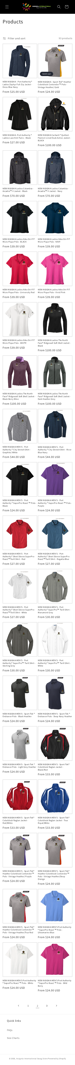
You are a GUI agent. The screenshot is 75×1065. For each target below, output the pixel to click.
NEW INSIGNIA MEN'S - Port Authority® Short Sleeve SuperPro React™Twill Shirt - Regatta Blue (53, 556)
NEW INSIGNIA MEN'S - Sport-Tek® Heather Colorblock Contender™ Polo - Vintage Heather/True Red (18, 930)
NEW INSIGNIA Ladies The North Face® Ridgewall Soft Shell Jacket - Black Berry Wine (19, 396)
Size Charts (13, 1038)
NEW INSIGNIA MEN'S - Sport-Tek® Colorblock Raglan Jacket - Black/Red (54, 767)
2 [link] (37, 1005)
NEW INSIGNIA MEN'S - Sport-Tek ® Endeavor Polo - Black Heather (19, 715)
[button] (7, 7)
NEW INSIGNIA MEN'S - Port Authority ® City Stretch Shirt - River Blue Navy (55, 450)
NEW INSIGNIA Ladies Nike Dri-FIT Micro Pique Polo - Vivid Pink (54, 291)
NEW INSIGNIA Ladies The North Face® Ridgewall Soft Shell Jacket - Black (54, 343)
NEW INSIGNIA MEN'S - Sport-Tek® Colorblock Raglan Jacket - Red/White (18, 820)
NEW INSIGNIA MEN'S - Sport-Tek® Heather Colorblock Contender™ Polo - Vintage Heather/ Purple (18, 874)
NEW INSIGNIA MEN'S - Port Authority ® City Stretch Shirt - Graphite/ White (17, 449)
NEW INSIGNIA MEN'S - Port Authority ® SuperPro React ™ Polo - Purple (55, 503)
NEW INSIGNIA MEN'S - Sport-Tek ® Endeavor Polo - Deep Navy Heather (55, 715)
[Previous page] (18, 1005)
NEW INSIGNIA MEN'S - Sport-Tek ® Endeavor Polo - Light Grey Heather (19, 765)
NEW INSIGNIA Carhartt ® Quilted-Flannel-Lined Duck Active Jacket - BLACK (54, 138)
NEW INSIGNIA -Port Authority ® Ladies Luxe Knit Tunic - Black (17, 136)
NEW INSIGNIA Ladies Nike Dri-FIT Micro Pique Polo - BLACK (19, 240)
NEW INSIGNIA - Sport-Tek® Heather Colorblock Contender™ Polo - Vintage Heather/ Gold (54, 84)
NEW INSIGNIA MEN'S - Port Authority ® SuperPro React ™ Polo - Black (20, 503)
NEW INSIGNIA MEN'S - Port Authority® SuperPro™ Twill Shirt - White (54, 663)
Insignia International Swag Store (32, 1058)
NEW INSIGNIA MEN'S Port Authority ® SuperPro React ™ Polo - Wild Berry (55, 983)
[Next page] (56, 1005)
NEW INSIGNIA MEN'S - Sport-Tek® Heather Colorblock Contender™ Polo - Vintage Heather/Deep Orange (54, 875)
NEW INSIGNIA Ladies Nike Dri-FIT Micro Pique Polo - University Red (19, 291)
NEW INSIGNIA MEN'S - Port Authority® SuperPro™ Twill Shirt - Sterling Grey (19, 663)
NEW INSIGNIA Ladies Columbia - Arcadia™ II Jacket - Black (18, 190)
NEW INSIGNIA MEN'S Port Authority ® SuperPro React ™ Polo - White (19, 982)
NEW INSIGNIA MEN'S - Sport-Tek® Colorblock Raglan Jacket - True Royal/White (54, 820)
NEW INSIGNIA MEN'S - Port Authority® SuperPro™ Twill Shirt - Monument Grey (54, 610)
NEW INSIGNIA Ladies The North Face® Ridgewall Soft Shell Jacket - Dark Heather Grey (54, 396)
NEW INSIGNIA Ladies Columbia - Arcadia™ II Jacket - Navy (53, 190)
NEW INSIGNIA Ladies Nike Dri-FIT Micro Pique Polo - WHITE (19, 341)
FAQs (9, 1030)
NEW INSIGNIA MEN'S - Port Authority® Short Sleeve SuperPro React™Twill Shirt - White (18, 610)
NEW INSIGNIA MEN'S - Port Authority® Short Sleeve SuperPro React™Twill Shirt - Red (18, 556)
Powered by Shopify (57, 1058)
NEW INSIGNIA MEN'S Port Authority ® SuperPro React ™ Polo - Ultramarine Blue (55, 930)
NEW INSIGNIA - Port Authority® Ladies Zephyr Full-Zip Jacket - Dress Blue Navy (17, 84)
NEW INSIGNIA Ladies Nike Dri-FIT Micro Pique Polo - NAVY (54, 240)
